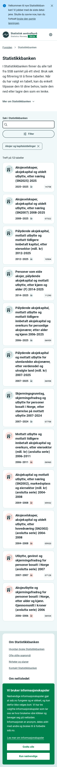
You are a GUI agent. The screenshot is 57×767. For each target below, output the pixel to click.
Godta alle (28, 746)
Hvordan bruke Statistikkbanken (26, 649)
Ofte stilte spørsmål (20, 655)
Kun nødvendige (28, 756)
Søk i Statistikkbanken (15, 118)
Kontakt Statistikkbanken (23, 668)
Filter (31, 133)
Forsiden (7, 47)
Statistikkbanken (27, 47)
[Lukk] (51, 5)
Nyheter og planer (18, 661)
